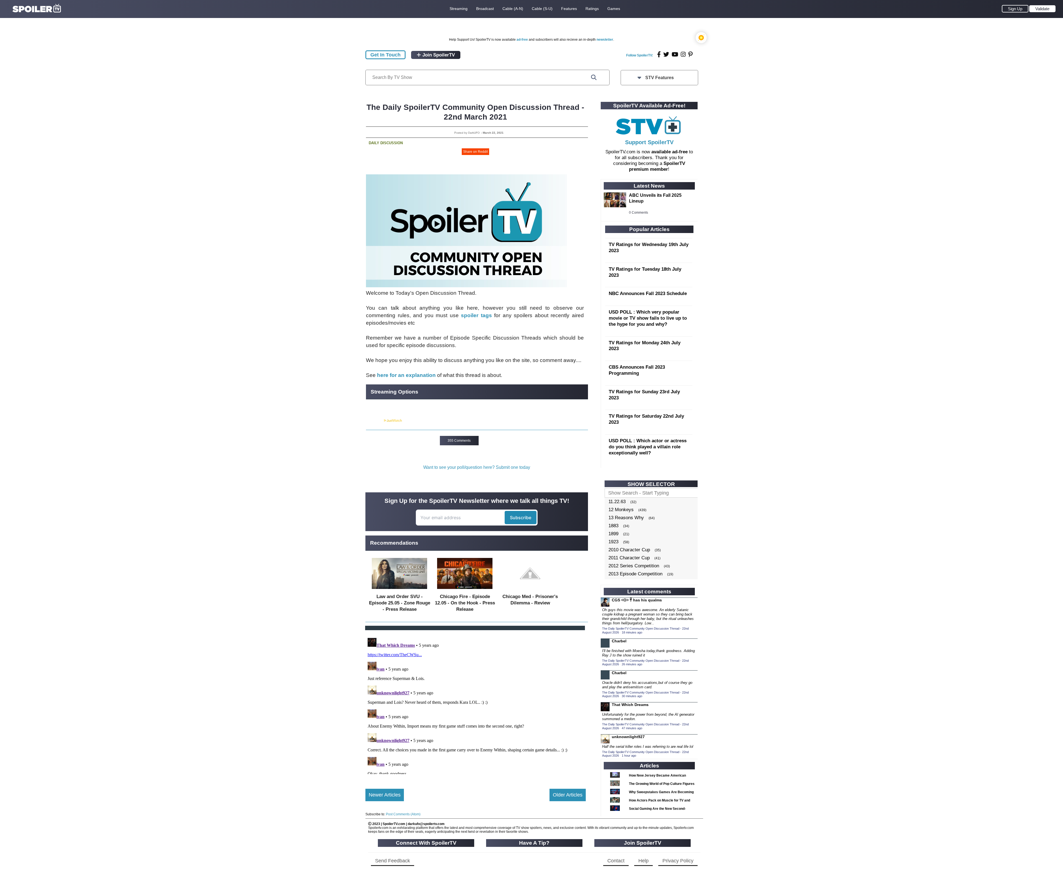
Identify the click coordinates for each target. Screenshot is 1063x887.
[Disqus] (475, 705)
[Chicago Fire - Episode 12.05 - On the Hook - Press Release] (464, 590)
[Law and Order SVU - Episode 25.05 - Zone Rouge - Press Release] (399, 590)
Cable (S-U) (542, 8)
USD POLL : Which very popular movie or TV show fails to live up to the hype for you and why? (648, 318)
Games (613, 8)
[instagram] (683, 54)
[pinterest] (690, 54)
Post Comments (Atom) (403, 814)
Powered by (374, 420)
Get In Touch (385, 55)
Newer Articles (385, 795)
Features (569, 8)
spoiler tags (476, 315)
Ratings (592, 8)
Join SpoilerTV (438, 55)
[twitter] (666, 54)
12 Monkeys (621, 509)
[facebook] (659, 54)
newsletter (605, 40)
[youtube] (675, 54)
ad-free (522, 40)
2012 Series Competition (633, 565)
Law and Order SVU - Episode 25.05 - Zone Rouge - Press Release (399, 603)
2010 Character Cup (629, 549)
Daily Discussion (386, 143)
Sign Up (1015, 8)
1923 (613, 541)
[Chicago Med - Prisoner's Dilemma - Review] (530, 590)
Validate (1042, 8)
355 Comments (459, 441)
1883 (613, 525)
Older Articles (567, 795)
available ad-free (669, 151)
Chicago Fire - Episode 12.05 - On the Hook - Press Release (465, 603)
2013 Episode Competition (635, 573)
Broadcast (485, 8)
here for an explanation (406, 375)
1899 (613, 533)
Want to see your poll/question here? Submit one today (476, 467)
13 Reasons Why (626, 517)
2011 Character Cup (629, 557)
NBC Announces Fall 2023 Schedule (648, 293)
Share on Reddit (475, 152)
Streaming (459, 8)
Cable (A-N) (512, 8)
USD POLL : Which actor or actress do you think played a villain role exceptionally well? (648, 447)
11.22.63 (617, 501)
